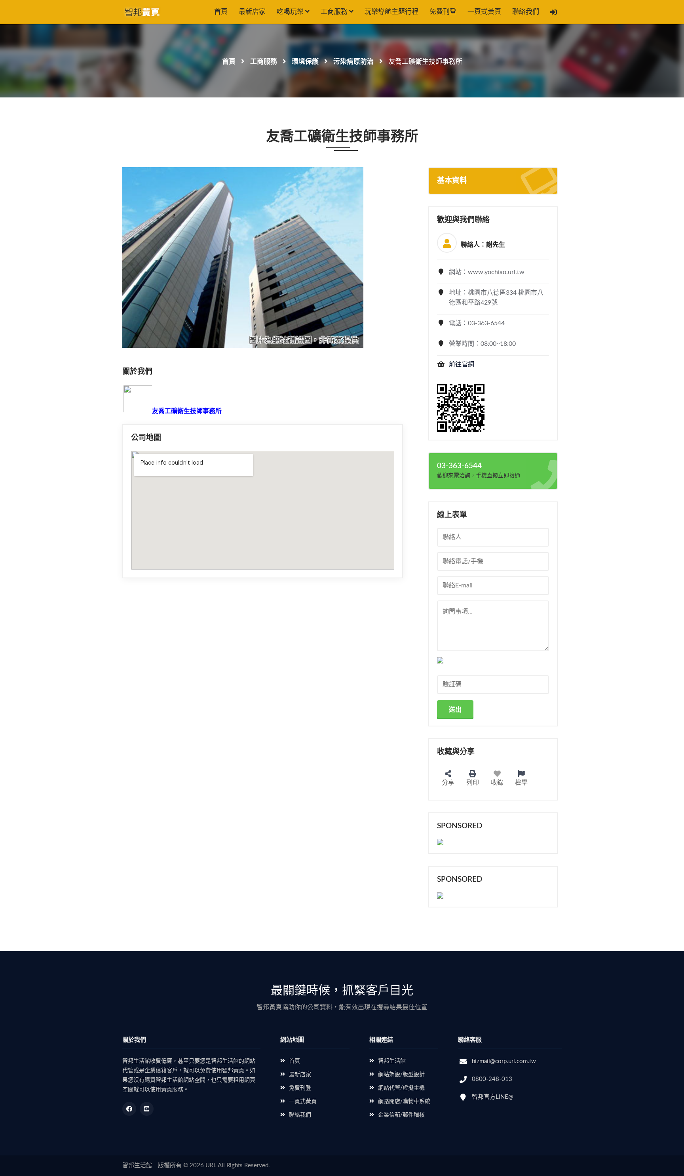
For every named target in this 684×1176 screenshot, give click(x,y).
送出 (455, 710)
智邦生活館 (392, 1061)
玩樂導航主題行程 (391, 11)
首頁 (221, 11)
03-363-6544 (459, 466)
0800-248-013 (492, 1079)
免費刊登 (442, 11)
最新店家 (252, 11)
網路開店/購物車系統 (404, 1101)
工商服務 (335, 11)
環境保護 (305, 61)
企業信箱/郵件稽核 (401, 1115)
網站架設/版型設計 (401, 1074)
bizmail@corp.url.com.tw (504, 1061)
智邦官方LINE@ (492, 1097)
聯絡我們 (525, 11)
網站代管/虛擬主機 (401, 1088)
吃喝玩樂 (291, 11)
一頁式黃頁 (484, 11)
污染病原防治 (353, 61)
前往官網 (461, 364)
